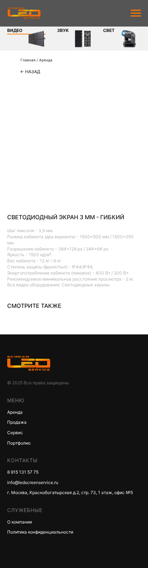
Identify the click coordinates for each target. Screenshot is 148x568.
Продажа (17, 422)
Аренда (45, 60)
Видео (14, 30)
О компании (19, 522)
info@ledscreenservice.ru (32, 482)
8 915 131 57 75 (22, 472)
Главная (28, 60)
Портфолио (19, 443)
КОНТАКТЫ (22, 460)
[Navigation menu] (136, 13)
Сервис (15, 432)
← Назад (30, 71)
